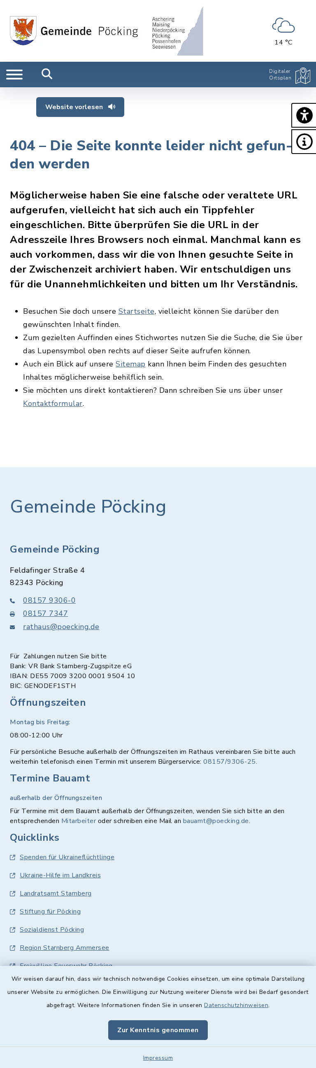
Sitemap (131, 364)
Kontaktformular (53, 403)
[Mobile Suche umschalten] (47, 74)
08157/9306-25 (229, 761)
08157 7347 (45, 613)
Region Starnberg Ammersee (64, 947)
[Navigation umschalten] (14, 74)
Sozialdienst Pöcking (52, 929)
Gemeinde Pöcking (88, 506)
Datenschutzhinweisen (236, 1005)
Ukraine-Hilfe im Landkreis (60, 875)
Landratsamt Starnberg (56, 893)
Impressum (158, 1058)
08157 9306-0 (49, 600)
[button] (303, 115)
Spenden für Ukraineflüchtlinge (67, 857)
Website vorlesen (75, 107)
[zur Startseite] (106, 31)
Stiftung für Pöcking (50, 911)
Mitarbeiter (78, 820)
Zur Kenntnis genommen (158, 1030)
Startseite (136, 311)
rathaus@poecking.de (61, 627)
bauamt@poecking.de (216, 820)
